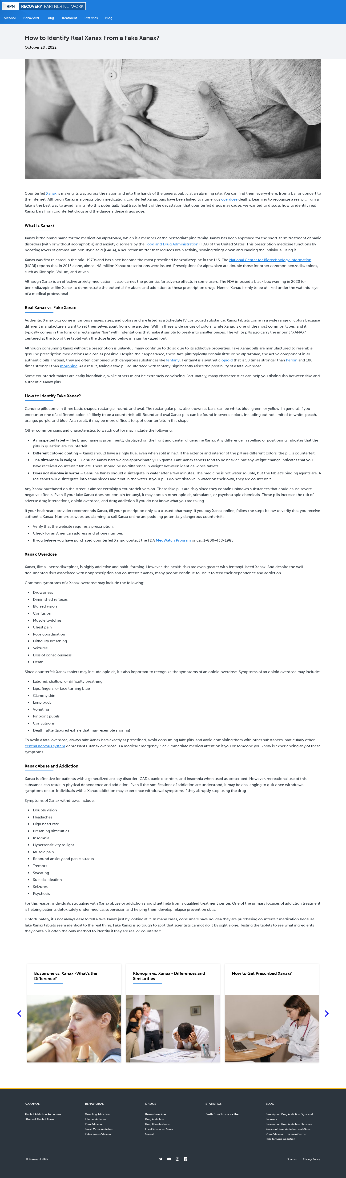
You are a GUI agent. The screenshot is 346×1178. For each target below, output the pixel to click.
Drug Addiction (154, 1119)
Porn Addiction (94, 1124)
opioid (227, 360)
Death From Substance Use (221, 1114)
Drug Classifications (157, 1124)
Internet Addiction (96, 1119)
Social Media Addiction (99, 1129)
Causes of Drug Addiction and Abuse (288, 1129)
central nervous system (45, 746)
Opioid (149, 1133)
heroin (292, 360)
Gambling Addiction (97, 1114)
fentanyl (173, 360)
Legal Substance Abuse (159, 1129)
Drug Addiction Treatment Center (286, 1133)
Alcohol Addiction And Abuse (43, 1114)
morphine (68, 366)
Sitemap (292, 1159)
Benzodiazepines (155, 1114)
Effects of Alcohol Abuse (39, 1119)
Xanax (51, 193)
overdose (229, 199)
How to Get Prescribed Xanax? (262, 973)
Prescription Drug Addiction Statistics (289, 1124)
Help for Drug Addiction (280, 1138)
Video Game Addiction (99, 1133)
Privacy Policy (311, 1159)
